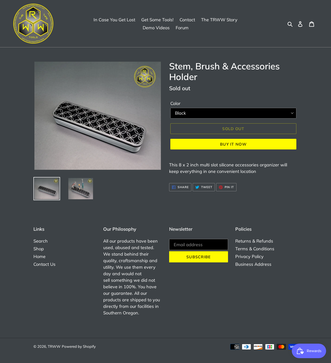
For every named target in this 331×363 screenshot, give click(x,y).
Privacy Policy (249, 256)
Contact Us (44, 264)
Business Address (253, 264)
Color (175, 103)
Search (40, 241)
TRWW (54, 346)
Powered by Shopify (79, 346)
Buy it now (233, 144)
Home (39, 256)
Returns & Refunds (254, 241)
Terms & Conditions (254, 249)
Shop (38, 249)
